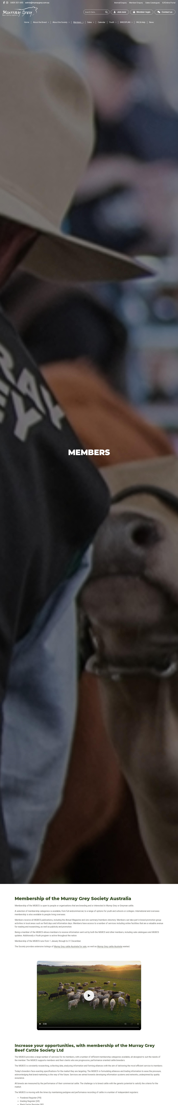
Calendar (101, 22)
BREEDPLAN (125, 22)
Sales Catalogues (152, 3)
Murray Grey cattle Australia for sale (70, 946)
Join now (121, 12)
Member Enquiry (136, 3)
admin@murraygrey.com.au (37, 2)
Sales (89, 22)
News (151, 22)
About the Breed (40, 22)
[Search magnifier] (106, 12)
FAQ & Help (140, 22)
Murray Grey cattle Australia (109, 946)
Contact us (166, 12)
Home (26, 22)
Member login (142, 12)
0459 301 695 (16, 2)
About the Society (60, 22)
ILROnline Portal (168, 3)
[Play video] (89, 995)
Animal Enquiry (120, 3)
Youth (111, 22)
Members (77, 22)
